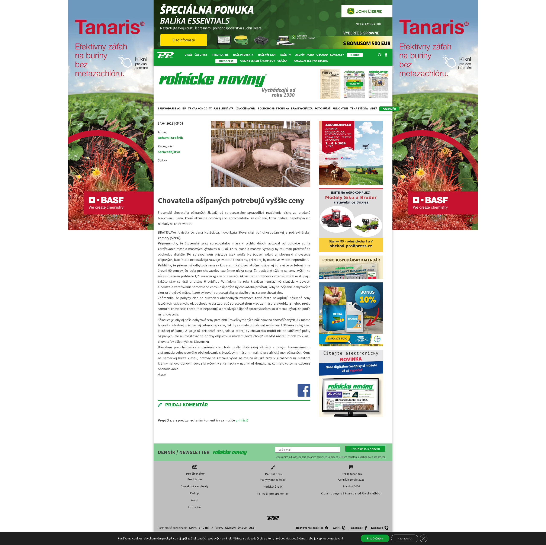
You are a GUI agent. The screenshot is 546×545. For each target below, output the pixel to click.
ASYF (252, 528)
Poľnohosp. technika (273, 108)
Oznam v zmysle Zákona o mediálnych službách (351, 493)
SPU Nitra (206, 528)
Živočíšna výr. (246, 108)
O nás (188, 55)
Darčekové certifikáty (194, 486)
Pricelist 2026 (351, 486)
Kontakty (337, 55)
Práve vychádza (301, 108)
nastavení (336, 538)
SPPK (193, 528)
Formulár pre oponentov (273, 494)
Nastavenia (405, 538)
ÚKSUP (242, 528)
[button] (365, 449)
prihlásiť (241, 420)
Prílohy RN (340, 108)
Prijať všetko (375, 538)
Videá (373, 108)
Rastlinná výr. (224, 108)
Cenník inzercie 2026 (351, 479)
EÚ (184, 108)
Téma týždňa (359, 108)
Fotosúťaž (322, 108)
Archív (300, 55)
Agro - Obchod (317, 55)
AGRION (230, 528)
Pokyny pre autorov (273, 480)
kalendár (389, 108)
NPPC (219, 528)
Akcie (194, 500)
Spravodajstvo (169, 108)
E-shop (194, 493)
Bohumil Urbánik (170, 137)
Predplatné (194, 479)
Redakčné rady (273, 486)
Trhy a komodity (200, 108)
